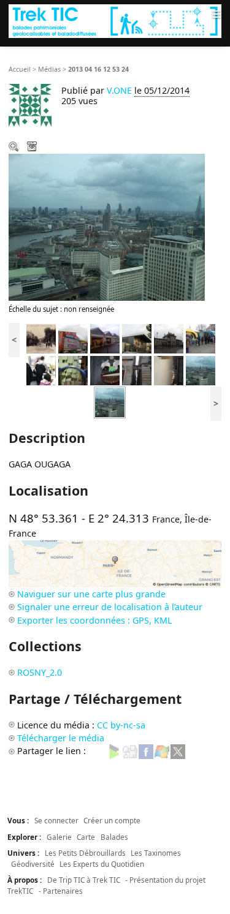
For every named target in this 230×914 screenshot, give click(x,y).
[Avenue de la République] (41, 338)
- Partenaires (61, 891)
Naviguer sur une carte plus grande (91, 594)
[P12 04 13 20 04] (169, 370)
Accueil (20, 69)
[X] (178, 751)
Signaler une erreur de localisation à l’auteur (109, 607)
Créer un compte (111, 820)
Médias (49, 69)
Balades (114, 837)
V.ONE (119, 90)
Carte (86, 837)
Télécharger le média (33, 148)
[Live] (162, 751)
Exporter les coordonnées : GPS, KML (94, 620)
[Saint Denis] (41, 370)
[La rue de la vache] (137, 370)
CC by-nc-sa (121, 725)
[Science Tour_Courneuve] (201, 338)
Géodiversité (33, 864)
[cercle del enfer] (73, 370)
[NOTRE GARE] (169, 338)
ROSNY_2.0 (39, 672)
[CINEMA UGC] (137, 338)
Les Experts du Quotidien (101, 864)
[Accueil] (115, 21)
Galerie (59, 837)
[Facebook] (146, 751)
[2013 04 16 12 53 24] (201, 370)
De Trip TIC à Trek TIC (83, 880)
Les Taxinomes (156, 853)
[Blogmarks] (114, 751)
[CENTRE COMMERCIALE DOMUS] (73, 338)
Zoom (15, 148)
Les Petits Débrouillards (85, 853)
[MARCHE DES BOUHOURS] (105, 338)
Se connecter (56, 820)
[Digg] (130, 751)
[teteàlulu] (105, 370)
